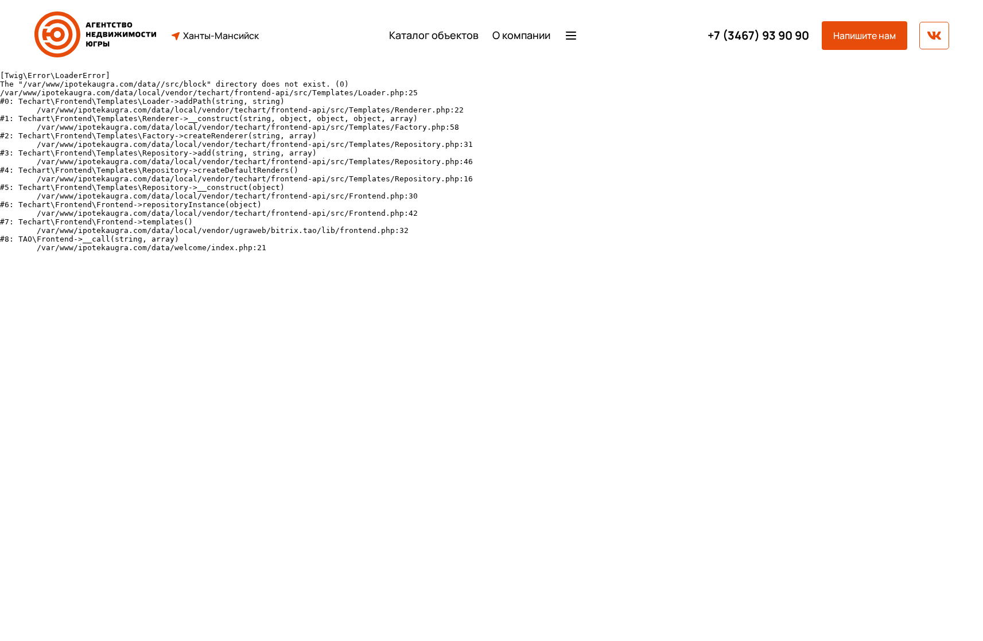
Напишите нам (864, 35)
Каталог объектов (434, 35)
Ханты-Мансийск (221, 35)
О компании (521, 35)
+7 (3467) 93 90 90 (758, 35)
